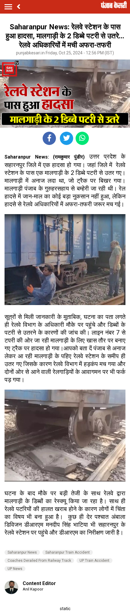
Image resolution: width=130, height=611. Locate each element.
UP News (15, 569)
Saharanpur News (22, 552)
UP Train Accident (94, 560)
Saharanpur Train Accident (67, 552)
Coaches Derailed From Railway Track (39, 560)
